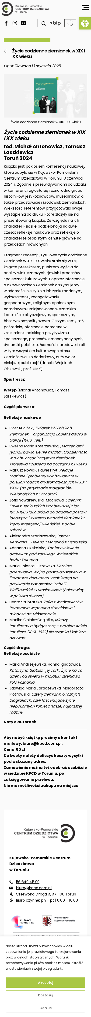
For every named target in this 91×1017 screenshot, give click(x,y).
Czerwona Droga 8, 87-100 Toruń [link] (46, 894)
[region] (45, 976)
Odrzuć (45, 1008)
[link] (85, 23)
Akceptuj (45, 982)
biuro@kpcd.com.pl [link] (42, 743)
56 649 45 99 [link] (27, 881)
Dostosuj (45, 995)
